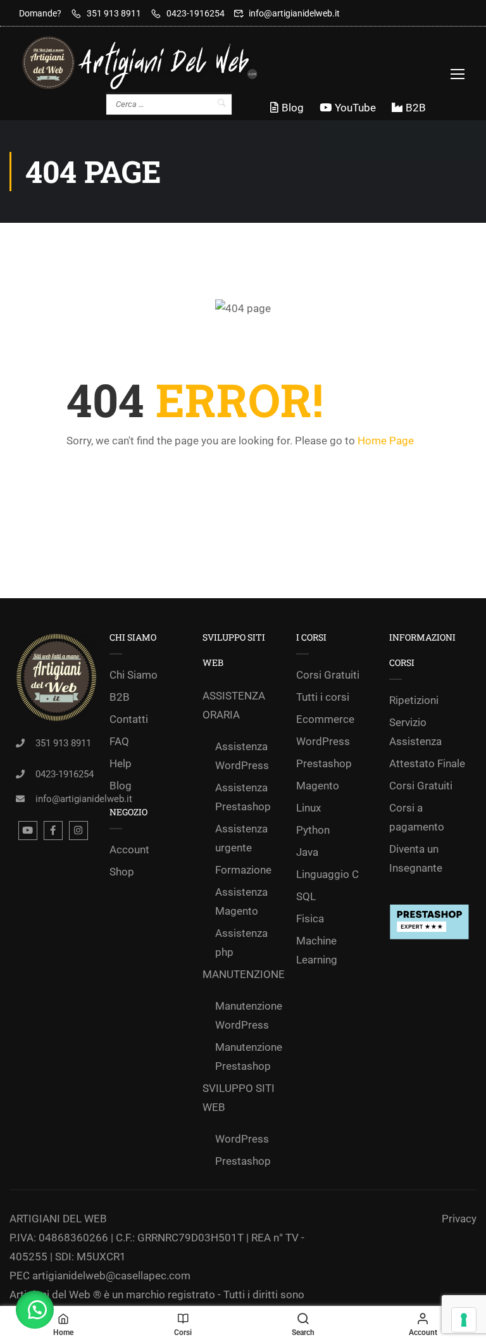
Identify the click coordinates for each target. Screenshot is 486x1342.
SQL (306, 896)
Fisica (310, 918)
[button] (35, 1310)
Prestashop (243, 1161)
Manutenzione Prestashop (248, 1056)
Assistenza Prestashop (243, 797)
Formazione (243, 869)
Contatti (128, 719)
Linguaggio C (327, 874)
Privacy (459, 1218)
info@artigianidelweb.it (294, 13)
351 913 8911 (114, 13)
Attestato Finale (427, 763)
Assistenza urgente (241, 838)
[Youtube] (27, 830)
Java (307, 852)
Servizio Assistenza (415, 732)
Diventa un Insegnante (415, 858)
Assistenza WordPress (242, 756)
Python (313, 830)
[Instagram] (78, 830)
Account (129, 849)
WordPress (242, 1138)
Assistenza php (241, 942)
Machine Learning (316, 950)
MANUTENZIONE (243, 974)
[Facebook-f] (53, 830)
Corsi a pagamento (416, 817)
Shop (121, 871)
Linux (308, 807)
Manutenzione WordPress (248, 1015)
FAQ (119, 741)
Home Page (386, 440)
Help (120, 763)
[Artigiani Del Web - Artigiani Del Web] (152, 62)
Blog (293, 107)
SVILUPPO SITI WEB (238, 1097)
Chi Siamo (133, 674)
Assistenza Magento (241, 901)
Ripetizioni (414, 700)
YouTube (355, 107)
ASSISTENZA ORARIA (233, 705)
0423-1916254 (195, 13)
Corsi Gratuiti (327, 674)
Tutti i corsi (322, 697)
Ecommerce (325, 719)
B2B (416, 107)
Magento (317, 785)
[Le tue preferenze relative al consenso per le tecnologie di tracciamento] (464, 1320)
